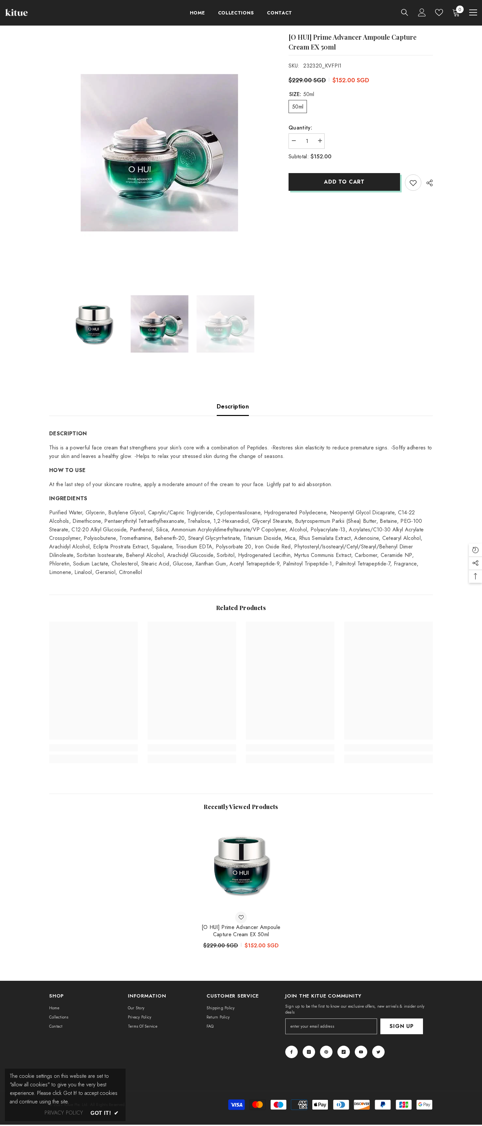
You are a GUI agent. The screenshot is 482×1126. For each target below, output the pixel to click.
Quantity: (300, 127)
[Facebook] (291, 1052)
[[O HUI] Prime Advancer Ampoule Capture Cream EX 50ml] (241, 864)
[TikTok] (343, 1052)
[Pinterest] (326, 1052)
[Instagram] (309, 1052)
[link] (93, 747)
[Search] (404, 12)
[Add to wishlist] (413, 182)
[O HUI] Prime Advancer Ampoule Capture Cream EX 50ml (241, 931)
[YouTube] (361, 1052)
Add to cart (344, 182)
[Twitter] (378, 1052)
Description (233, 406)
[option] (159, 152)
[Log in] (422, 12)
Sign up (402, 1026)
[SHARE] (427, 183)
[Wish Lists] (439, 12)
